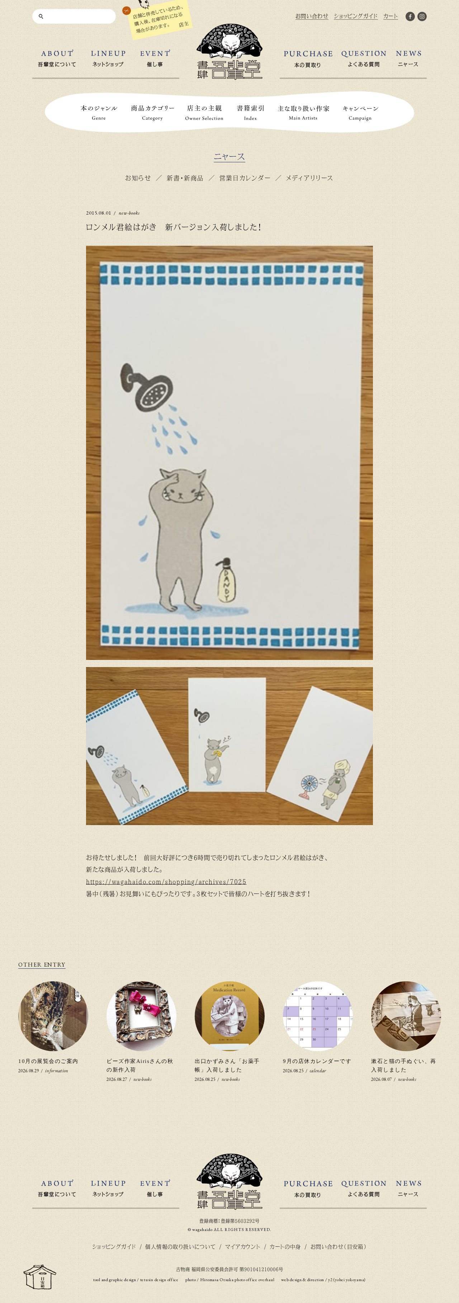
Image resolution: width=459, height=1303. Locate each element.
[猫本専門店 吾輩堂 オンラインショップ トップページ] (229, 1207)
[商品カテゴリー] (152, 113)
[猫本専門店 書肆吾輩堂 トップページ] (229, 77)
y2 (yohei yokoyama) (347, 1280)
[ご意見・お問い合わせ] (39, 1286)
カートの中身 (285, 1246)
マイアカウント (243, 1246)
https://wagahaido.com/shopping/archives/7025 (166, 881)
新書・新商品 (185, 178)
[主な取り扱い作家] (303, 113)
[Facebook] (410, 18)
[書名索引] (250, 113)
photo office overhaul (254, 1280)
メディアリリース (309, 178)
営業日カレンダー (245, 178)
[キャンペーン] (360, 113)
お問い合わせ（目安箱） (339, 1246)
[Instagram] (422, 18)
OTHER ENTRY (42, 964)
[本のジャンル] (99, 113)
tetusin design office (159, 1280)
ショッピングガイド (114, 1246)
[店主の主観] (204, 113)
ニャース (230, 157)
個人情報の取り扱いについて (180, 1246)
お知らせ (138, 178)
